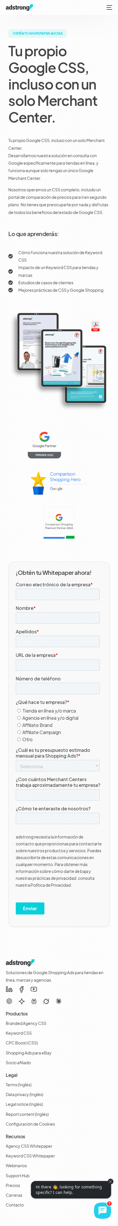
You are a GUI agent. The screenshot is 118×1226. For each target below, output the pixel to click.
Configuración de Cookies (30, 1123)
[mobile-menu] (108, 7)
